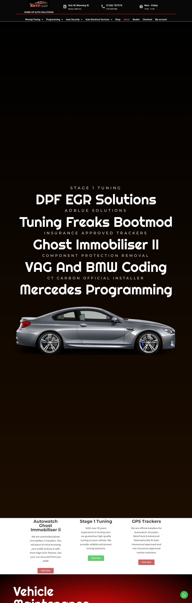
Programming (53, 19)
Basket (136, 19)
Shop (117, 19)
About (127, 19)
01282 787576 (114, 5)
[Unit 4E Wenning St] (65, 6)
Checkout (147, 19)
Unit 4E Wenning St (78, 5)
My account (161, 19)
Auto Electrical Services (97, 19)
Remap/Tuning (32, 19)
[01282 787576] (103, 6)
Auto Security (73, 19)
